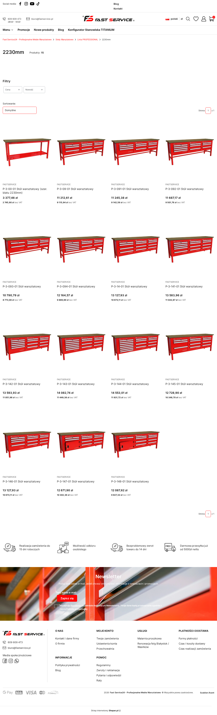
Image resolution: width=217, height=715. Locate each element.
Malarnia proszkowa (149, 638)
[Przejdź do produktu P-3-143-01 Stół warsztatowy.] (81, 346)
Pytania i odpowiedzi (108, 675)
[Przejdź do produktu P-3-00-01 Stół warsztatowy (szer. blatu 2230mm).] (27, 151)
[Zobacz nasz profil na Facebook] (20, 3)
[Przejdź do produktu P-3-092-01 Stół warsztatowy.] (189, 151)
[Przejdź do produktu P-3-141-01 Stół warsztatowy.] (189, 248)
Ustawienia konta (106, 643)
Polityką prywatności (76, 609)
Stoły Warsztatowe (64, 39)
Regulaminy (103, 665)
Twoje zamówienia (107, 638)
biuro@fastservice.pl (42, 18)
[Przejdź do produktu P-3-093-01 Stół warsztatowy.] (27, 248)
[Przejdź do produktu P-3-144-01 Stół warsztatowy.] (135, 346)
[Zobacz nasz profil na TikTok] (38, 3)
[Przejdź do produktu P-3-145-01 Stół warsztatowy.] (189, 346)
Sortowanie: (9, 103)
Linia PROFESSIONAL (87, 39)
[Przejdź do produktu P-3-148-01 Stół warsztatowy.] (135, 443)
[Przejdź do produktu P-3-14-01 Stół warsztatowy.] (135, 248)
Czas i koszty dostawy (192, 643)
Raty (99, 680)
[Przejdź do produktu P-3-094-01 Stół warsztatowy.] (81, 248)
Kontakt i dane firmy (67, 638)
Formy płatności (188, 638)
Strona (202, 110)
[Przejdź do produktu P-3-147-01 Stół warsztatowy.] (81, 443)
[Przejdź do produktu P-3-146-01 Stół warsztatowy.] (27, 443)
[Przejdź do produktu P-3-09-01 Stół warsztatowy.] (81, 151)
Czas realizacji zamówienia (195, 648)
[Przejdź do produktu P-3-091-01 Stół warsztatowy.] (135, 151)
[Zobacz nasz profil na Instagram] (26, 3)
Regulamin (76, 605)
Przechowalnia (105, 648)
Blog (58, 670)
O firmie (60, 643)
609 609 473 (14, 18)
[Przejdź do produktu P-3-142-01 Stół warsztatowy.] (27, 346)
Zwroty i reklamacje (108, 670)
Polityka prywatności (67, 665)
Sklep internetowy (104, 710)
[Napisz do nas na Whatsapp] (17, 661)
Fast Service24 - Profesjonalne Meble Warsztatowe (27, 39)
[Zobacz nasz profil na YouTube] (32, 3)
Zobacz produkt (23, 208)
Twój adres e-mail (66, 592)
